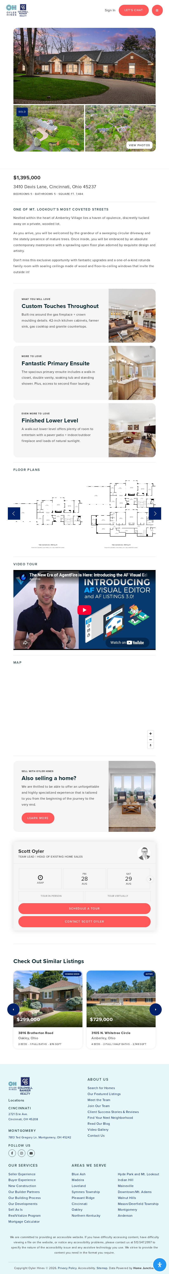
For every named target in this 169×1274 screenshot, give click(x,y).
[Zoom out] (151, 740)
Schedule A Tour (84, 908)
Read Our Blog (99, 1123)
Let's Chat (133, 10)
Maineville (126, 1186)
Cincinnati (79, 1203)
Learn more (38, 818)
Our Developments (22, 1203)
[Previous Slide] (14, 513)
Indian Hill (126, 1180)
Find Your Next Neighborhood (110, 1117)
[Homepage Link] (17, 10)
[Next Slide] (155, 513)
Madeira (78, 1180)
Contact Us (96, 1135)
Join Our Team (99, 1106)
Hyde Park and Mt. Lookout (138, 1174)
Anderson (125, 1215)
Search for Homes (101, 1088)
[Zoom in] (151, 734)
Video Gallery (98, 1129)
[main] (84, 532)
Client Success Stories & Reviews (113, 1111)
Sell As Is (15, 1209)
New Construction (22, 1186)
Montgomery (127, 1209)
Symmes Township (86, 1191)
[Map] (84, 709)
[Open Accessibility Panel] (160, 1265)
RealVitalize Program (24, 1215)
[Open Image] (48, 128)
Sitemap (102, 1268)
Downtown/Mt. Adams (135, 1191)
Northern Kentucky (86, 1215)
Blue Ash (79, 1174)
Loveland (79, 1186)
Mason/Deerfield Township (138, 1203)
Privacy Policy (67, 1268)
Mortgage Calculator (24, 1221)
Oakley (77, 1209)
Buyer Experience (22, 1180)
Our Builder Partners (24, 1191)
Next (150, 879)
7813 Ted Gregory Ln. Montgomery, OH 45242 (39, 1137)
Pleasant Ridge (83, 1197)
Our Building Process (24, 1197)
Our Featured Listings (104, 1094)
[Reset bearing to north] (151, 746)
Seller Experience (22, 1174)
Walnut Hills (127, 1197)
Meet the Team (99, 1100)
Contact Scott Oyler (84, 921)
